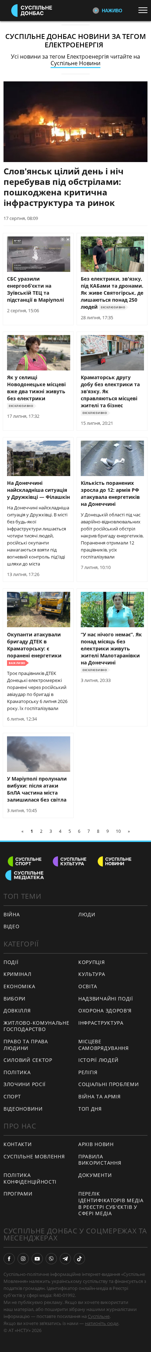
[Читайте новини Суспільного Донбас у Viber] (51, 1258)
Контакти (18, 1144)
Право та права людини (26, 1044)
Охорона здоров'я (105, 1010)
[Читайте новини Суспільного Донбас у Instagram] (23, 1258)
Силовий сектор (28, 1060)
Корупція (91, 962)
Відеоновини (23, 1108)
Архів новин (96, 1144)
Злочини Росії (25, 1084)
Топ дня (90, 1108)
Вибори (15, 998)
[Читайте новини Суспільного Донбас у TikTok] (79, 1258)
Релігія (88, 1072)
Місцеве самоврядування (103, 1044)
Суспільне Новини (75, 63)
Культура (91, 974)
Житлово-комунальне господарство (37, 1026)
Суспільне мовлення (34, 1156)
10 (118, 831)
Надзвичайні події (105, 998)
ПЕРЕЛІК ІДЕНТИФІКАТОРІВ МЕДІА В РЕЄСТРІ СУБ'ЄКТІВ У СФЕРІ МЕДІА (111, 1203)
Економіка (19, 986)
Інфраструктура (101, 1022)
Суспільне (99, 1316)
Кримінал (18, 974)
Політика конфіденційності (30, 1178)
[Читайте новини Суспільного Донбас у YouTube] (37, 1258)
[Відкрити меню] (144, 10)
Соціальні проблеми (108, 1084)
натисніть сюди (101, 1323)
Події (11, 962)
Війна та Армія (99, 1096)
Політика (17, 1072)
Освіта (87, 986)
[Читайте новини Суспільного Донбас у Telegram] (65, 1258)
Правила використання (99, 1159)
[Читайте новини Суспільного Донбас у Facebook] (9, 1258)
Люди (87, 914)
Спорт (12, 1096)
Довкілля (17, 1010)
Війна (12, 914)
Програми (18, 1193)
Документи (95, 1175)
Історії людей (98, 1060)
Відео (12, 926)
